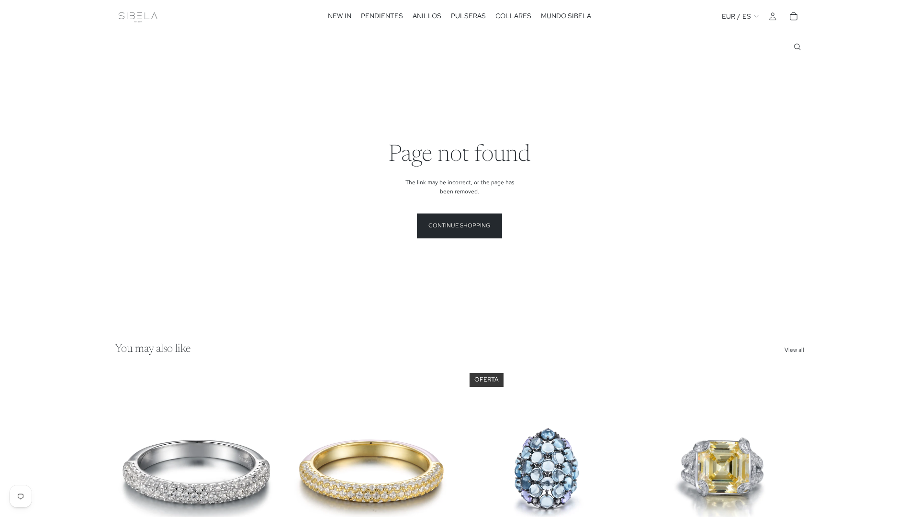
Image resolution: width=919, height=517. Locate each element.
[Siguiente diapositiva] (263, 471)
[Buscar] (797, 46)
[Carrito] (793, 16)
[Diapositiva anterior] (129, 471)
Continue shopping (459, 225)
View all (794, 350)
